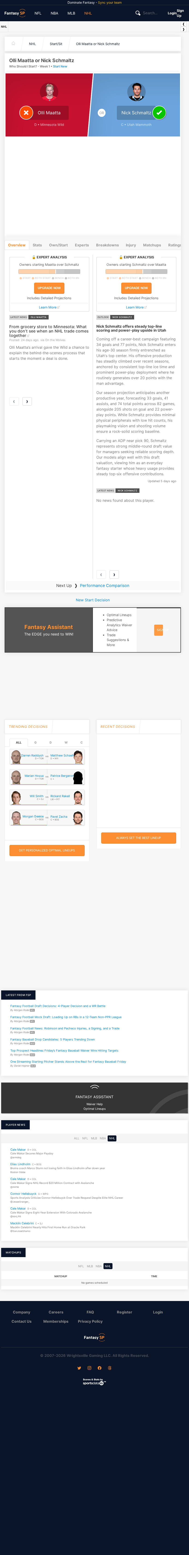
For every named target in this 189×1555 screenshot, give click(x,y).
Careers (56, 1312)
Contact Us (22, 1321)
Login (172, 13)
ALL (18, 742)
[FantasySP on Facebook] (99, 1368)
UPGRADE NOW (49, 288)
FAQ (90, 1312)
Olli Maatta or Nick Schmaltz (98, 44)
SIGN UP (163, 630)
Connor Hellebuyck (23, 1194)
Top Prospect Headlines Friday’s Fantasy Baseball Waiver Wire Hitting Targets (64, 1050)
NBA (54, 13)
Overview (17, 245)
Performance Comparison (104, 585)
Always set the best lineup (138, 838)
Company (21, 1312)
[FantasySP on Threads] (109, 1368)
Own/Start (58, 245)
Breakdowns (107, 245)
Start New (60, 66)
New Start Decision (93, 600)
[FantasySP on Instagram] (89, 1368)
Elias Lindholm (20, 1164)
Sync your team (110, 2)
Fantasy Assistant (48, 627)
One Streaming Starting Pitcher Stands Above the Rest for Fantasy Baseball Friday (68, 1061)
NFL (38, 13)
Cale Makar (18, 1149)
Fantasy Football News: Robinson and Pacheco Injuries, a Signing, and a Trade (64, 1028)
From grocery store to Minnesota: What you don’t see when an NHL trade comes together (49, 331)
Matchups (152, 245)
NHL (88, 13)
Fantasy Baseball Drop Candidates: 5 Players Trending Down (52, 1039)
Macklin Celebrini (22, 1223)
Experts (82, 245)
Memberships (55, 1321)
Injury (131, 245)
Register (124, 1312)
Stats (37, 245)
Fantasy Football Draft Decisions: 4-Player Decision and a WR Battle (57, 1006)
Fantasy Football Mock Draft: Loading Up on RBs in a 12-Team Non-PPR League (65, 1017)
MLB (71, 13)
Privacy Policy (90, 1321)
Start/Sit (56, 44)
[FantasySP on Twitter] (79, 1368)
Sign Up (180, 13)
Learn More (47, 307)
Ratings (175, 245)
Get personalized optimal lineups (47, 850)
